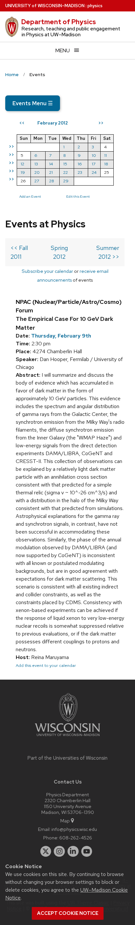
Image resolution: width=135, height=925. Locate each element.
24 (94, 172)
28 (51, 181)
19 (23, 172)
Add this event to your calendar (46, 665)
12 (22, 164)
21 (51, 172)
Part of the (67, 758)
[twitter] (45, 851)
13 (36, 164)
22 (65, 172)
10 (94, 155)
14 (51, 164)
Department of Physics (58, 22)
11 (105, 155)
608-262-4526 (75, 837)
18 (106, 164)
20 (37, 172)
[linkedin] (73, 851)
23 (80, 172)
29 (65, 181)
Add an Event (30, 196)
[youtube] (86, 851)
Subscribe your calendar (47, 271)
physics (95, 5)
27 (36, 181)
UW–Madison (45, 5)
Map (65, 821)
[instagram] (59, 851)
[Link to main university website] (67, 737)
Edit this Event (78, 196)
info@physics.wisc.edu (74, 829)
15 (65, 164)
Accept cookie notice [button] (67, 913)
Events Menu (32, 103)
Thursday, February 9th (61, 335)
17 (93, 164)
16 (80, 164)
